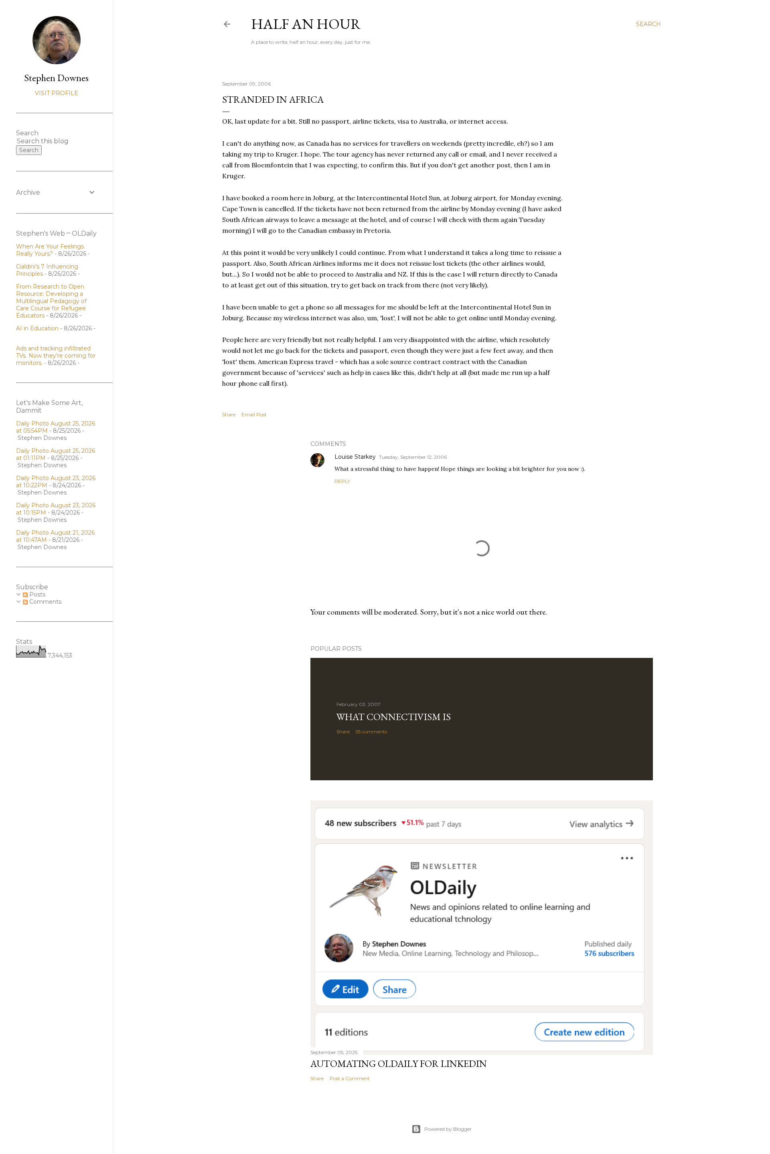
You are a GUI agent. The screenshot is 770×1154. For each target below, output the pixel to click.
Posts (36, 594)
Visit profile (56, 93)
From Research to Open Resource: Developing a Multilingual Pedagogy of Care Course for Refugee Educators (51, 301)
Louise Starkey (355, 456)
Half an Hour (306, 23)
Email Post (254, 414)
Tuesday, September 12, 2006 (413, 457)
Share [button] (228, 414)
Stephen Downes (56, 77)
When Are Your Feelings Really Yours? (50, 250)
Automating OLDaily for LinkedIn (398, 1063)
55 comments (371, 732)
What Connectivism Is (393, 716)
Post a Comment (350, 1078)
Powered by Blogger (448, 1129)
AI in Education (37, 328)
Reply (342, 481)
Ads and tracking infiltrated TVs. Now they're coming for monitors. (55, 355)
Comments (44, 601)
